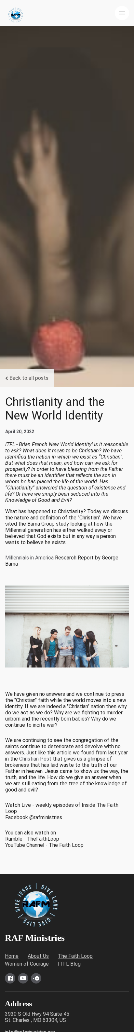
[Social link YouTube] (23, 978)
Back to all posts (28, 378)
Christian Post (35, 759)
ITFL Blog (69, 964)
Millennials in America (29, 558)
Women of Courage (27, 964)
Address (18, 1003)
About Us (38, 956)
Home (12, 956)
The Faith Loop (75, 956)
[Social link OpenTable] (36, 978)
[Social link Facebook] (10, 978)
